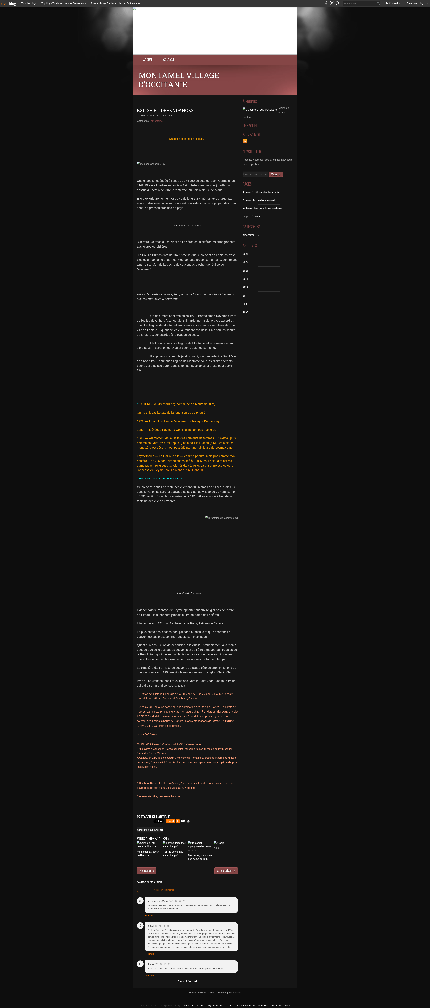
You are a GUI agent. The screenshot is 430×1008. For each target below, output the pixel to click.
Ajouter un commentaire (165, 890)
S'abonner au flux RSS (245, 141)
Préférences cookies (280, 1005)
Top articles (188, 1005)
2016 (245, 287)
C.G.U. (231, 1005)
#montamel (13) (251, 234)
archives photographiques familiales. (263, 208)
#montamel (157, 120)
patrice (156, 1005)
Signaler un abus (216, 1005)
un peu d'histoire (252, 216)
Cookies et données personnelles (252, 1005)
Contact (168, 59)
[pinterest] (337, 3)
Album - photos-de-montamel (259, 200)
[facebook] (326, 3)
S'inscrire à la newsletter (150, 829)
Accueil (148, 59)
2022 (245, 262)
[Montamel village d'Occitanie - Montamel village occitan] (215, 53)
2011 (245, 295)
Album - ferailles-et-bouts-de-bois (261, 192)
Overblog (236, 992)
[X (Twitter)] (332, 3)
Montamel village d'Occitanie (179, 79)
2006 (245, 304)
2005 (245, 312)
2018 (245, 278)
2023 (245, 253)
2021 (245, 270)
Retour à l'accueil (187, 981)
